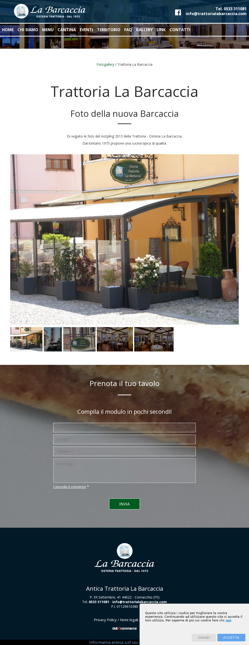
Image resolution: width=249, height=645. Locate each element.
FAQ (128, 29)
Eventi (86, 29)
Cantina (67, 29)
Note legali (129, 619)
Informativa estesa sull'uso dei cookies (124, 642)
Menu (48, 29)
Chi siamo (28, 29)
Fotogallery (105, 64)
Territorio (108, 29)
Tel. (231, 8)
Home (8, 29)
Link (161, 29)
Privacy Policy (105, 619)
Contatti (179, 29)
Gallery (144, 29)
